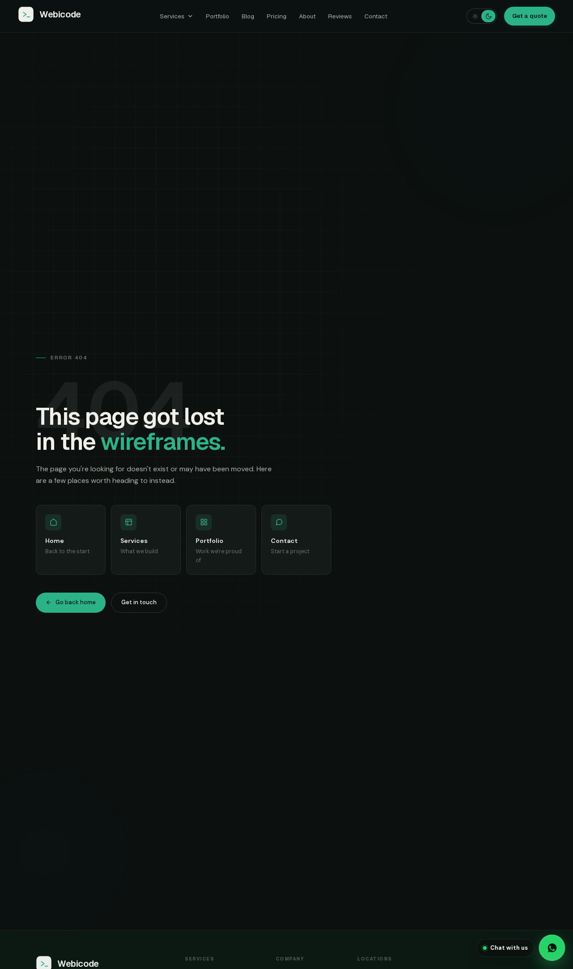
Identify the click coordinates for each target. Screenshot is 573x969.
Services (172, 16)
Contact (375, 16)
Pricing (276, 16)
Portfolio (217, 16)
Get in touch (139, 602)
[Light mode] (475, 16)
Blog (248, 16)
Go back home (76, 602)
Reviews (340, 16)
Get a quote (529, 16)
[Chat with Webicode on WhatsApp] (552, 948)
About (307, 16)
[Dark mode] (488, 16)
